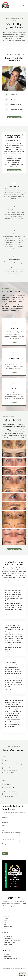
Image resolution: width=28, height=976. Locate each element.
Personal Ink (7, 956)
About (5, 920)
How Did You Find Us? (8, 839)
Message (4, 844)
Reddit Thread (8, 944)
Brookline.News (8, 936)
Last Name (5, 822)
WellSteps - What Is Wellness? (12, 940)
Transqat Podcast (9, 938)
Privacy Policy (8, 926)
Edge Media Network (9, 942)
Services (6, 916)
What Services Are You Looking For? (12, 832)
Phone (4, 830)
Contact (6, 922)
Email (3, 825)
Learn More (14, 342)
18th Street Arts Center (10, 958)
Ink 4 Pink (6, 954)
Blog (5, 924)
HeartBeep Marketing (17, 970)
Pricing (6, 918)
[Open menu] (24, 5)
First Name (5, 817)
